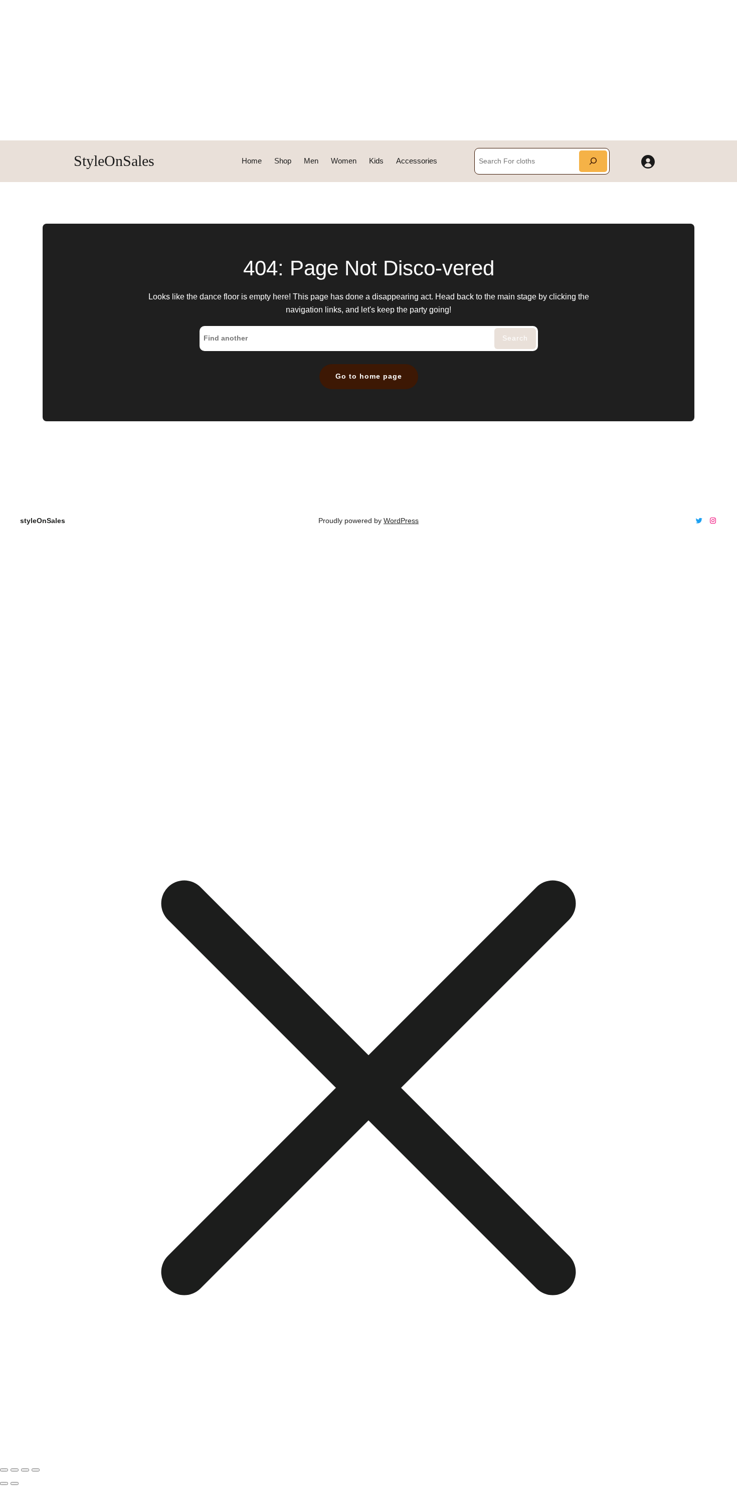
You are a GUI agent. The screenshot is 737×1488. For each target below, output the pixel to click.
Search (515, 338)
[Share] (25, 1469)
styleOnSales (114, 160)
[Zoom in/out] (4, 1469)
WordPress (401, 521)
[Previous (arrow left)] (4, 1483)
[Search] (593, 161)
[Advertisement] (301, 70)
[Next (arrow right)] (15, 1483)
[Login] (648, 161)
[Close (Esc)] (36, 1469)
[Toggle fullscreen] (15, 1469)
